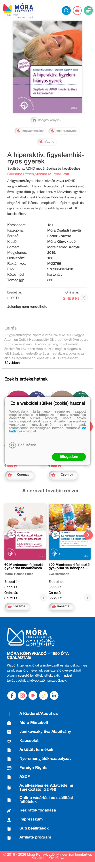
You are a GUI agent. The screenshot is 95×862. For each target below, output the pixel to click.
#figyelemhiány (33, 131)
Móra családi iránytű (63, 247)
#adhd (49, 141)
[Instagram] (22, 695)
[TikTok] (43, 695)
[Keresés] (66, 10)
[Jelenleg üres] (77, 10)
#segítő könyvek (49, 120)
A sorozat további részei (50, 491)
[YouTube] (32, 695)
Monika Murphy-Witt (52, 174)
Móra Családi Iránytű (64, 230)
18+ (50, 225)
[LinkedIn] (54, 695)
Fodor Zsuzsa (59, 236)
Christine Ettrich (20, 174)
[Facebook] (11, 695)
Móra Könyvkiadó (61, 241)
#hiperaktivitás (66, 131)
